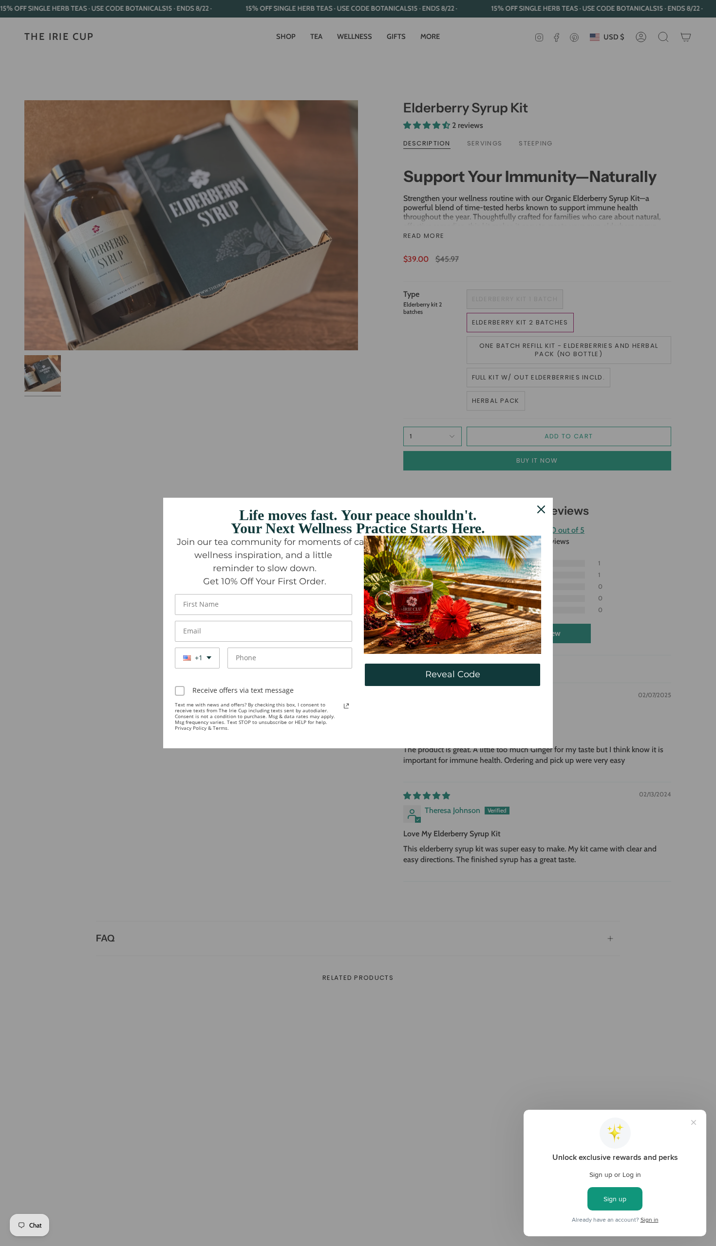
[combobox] (197, 658)
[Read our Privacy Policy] (346, 706)
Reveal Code (452, 674)
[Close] (541, 509)
